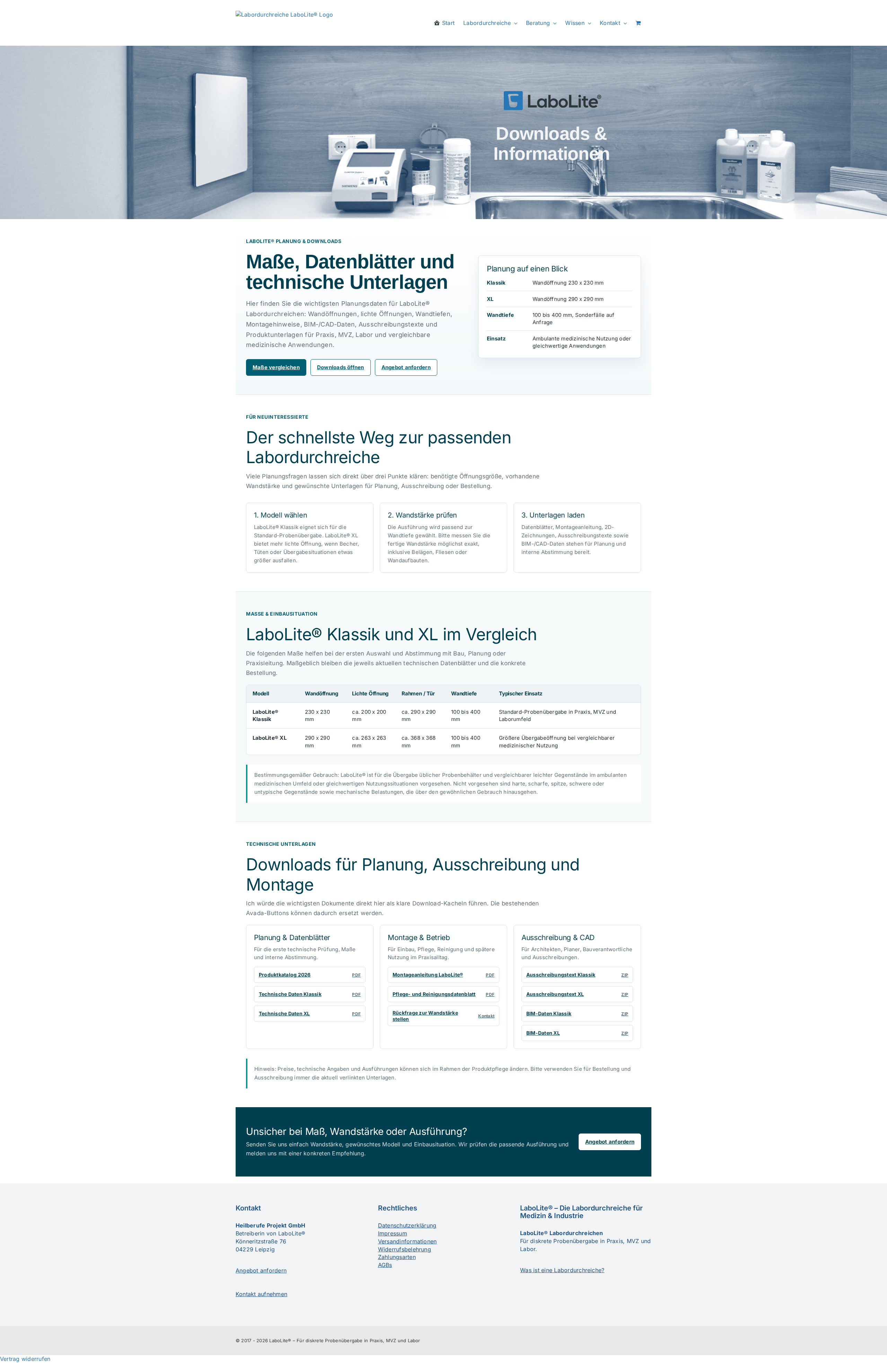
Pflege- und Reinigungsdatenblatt (443, 994)
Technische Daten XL (310, 1013)
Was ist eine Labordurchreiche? (562, 1270)
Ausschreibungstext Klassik (577, 975)
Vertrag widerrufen (25, 1358)
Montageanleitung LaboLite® (443, 975)
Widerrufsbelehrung (404, 1249)
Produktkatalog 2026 (310, 975)
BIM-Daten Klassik (577, 1013)
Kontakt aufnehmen (261, 1294)
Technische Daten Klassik (310, 994)
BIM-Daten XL (577, 1033)
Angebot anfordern (406, 367)
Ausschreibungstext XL (577, 994)
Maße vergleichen (276, 367)
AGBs (385, 1264)
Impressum (392, 1233)
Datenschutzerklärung (407, 1225)
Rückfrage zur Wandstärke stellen (443, 1016)
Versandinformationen (407, 1241)
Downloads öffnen (340, 367)
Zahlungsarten (397, 1256)
